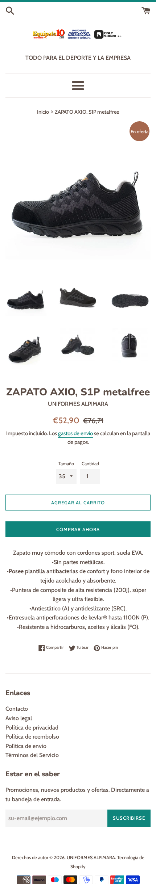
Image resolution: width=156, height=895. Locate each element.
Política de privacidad (31, 727)
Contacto (16, 708)
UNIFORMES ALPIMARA (91, 857)
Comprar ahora (78, 529)
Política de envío (25, 746)
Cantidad (90, 463)
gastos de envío (75, 433)
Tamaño (66, 463)
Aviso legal (18, 718)
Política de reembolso (32, 736)
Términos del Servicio (32, 755)
